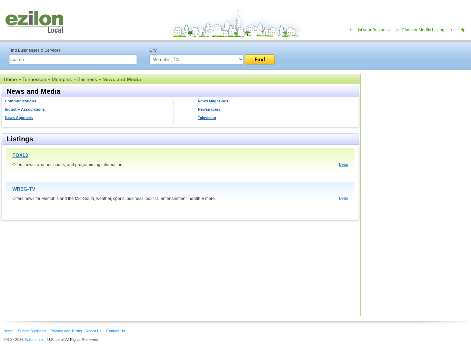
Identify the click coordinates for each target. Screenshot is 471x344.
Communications (20, 101)
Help (461, 30)
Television (207, 117)
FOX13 (20, 155)
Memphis (62, 79)
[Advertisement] (417, 116)
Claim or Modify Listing (423, 30)
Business (87, 79)
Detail (343, 164)
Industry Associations (25, 109)
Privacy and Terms (66, 331)
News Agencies (19, 117)
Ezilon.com (33, 339)
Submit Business (32, 331)
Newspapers (209, 109)
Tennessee (34, 79)
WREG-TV (23, 189)
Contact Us (115, 331)
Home (10, 79)
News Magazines (213, 101)
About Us (94, 331)
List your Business (372, 30)
